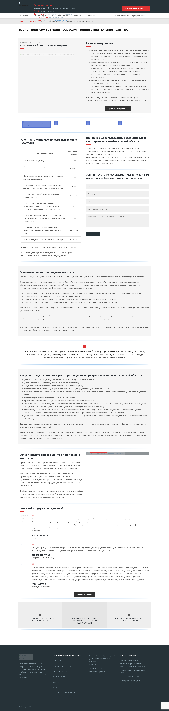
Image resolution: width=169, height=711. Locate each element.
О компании (26, 16)
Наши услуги (41, 16)
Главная (22, 21)
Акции (56, 687)
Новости (57, 661)
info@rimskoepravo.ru (97, 672)
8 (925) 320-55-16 (95, 668)
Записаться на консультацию (136, 8)
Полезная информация (64, 693)
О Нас (137, 707)
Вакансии (57, 682)
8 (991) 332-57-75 (95, 665)
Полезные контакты (62, 666)
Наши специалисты (60, 16)
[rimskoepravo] (24, 4)
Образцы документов (63, 671)
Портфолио (78, 16)
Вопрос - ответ (59, 677)
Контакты (91, 16)
